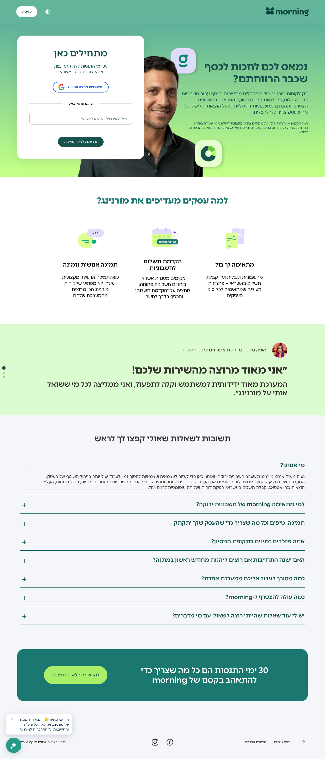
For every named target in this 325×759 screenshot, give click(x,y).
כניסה (27, 11)
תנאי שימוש (282, 742)
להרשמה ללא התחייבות (75, 675)
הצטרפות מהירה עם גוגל (85, 87)
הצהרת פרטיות (255, 742)
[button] (4, 368)
